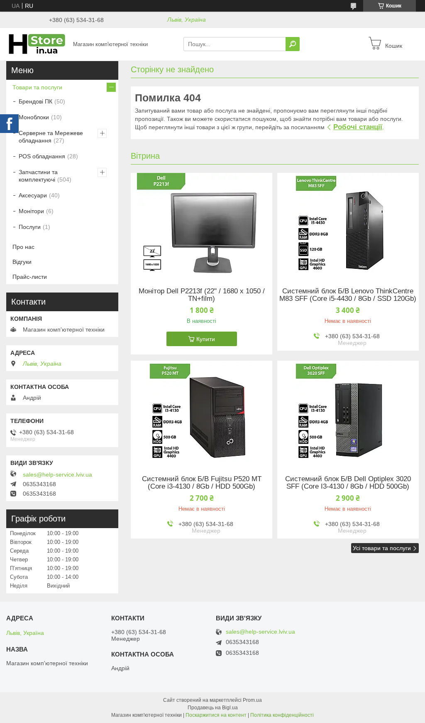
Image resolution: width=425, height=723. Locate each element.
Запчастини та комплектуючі (38, 176)
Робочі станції (357, 127)
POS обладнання (42, 156)
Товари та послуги (37, 87)
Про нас (23, 246)
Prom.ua (252, 700)
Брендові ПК (35, 101)
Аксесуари (33, 195)
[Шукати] (293, 44)
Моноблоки (34, 117)
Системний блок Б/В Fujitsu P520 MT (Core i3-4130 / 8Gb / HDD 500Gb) (201, 482)
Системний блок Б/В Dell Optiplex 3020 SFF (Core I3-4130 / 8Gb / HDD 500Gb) (348, 482)
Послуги (30, 227)
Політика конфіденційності (282, 715)
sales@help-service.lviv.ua (57, 474)
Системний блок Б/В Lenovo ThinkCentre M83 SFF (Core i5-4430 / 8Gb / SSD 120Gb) (347, 295)
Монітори (31, 211)
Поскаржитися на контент (216, 715)
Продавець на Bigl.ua (213, 708)
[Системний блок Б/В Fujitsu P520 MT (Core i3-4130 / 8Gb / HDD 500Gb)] (201, 413)
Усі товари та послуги (382, 548)
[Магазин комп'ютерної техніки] (37, 43)
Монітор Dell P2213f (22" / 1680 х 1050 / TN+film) (202, 295)
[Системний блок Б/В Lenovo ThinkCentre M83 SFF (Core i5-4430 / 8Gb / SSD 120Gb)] (348, 225)
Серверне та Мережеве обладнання (51, 137)
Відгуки (22, 261)
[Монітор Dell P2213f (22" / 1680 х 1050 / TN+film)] (201, 225)
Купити (205, 339)
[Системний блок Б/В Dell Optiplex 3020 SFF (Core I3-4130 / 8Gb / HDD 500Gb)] (348, 413)
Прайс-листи (29, 276)
